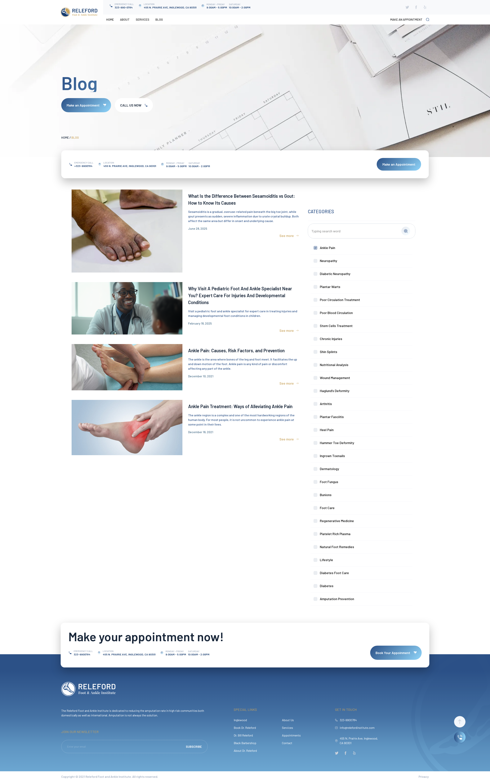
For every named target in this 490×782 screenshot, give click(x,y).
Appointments (291, 735)
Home (110, 19)
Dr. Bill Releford (243, 735)
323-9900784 (348, 720)
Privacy (424, 776)
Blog (159, 19)
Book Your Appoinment (393, 653)
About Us (288, 720)
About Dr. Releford (245, 750)
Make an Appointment (83, 105)
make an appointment (406, 19)
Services (142, 19)
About (125, 19)
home (65, 137)
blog (75, 137)
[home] (79, 12)
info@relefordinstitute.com (357, 727)
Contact (287, 743)
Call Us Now (130, 105)
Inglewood (240, 720)
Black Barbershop (245, 743)
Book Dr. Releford (245, 727)
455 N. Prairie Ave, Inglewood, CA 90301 (359, 740)
